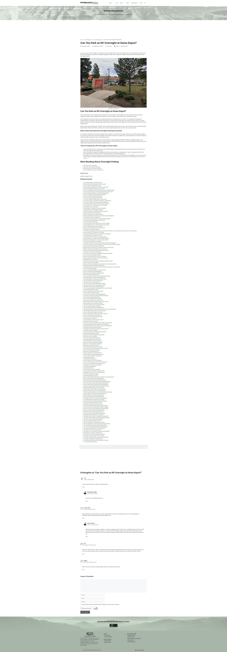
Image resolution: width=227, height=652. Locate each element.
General (117, 46)
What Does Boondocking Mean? (91, 373)
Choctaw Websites (140, 650)
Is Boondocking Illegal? (88, 357)
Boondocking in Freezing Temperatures (92, 432)
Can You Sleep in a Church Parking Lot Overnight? (95, 205)
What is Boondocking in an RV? (90, 375)
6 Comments (109, 46)
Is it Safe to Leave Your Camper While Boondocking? (95, 295)
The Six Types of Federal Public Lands (92, 355)
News (127, 2)
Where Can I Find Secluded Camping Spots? (93, 334)
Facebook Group (107, 640)
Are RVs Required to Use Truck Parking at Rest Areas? (96, 224)
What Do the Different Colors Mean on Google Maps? (96, 324)
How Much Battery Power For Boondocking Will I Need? (96, 417)
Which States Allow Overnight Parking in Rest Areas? (95, 301)
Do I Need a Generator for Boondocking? (93, 438)
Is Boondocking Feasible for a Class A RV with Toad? (95, 187)
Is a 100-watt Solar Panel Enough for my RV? (94, 188)
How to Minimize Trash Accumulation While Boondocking (96, 381)
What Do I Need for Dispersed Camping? (93, 342)
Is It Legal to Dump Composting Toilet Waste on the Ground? (97, 322)
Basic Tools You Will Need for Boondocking (93, 273)
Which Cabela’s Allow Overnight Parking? (93, 303)
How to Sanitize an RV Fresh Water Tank (93, 280)
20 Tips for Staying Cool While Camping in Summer (95, 211)
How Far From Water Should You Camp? (93, 312)
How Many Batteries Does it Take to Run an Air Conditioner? (97, 325)
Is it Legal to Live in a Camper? (90, 206)
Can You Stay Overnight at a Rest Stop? (92, 196)
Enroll (141, 2)
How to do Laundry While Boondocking (92, 197)
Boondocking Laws (131, 641)
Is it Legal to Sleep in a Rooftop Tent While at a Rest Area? (97, 200)
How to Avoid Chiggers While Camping (92, 298)
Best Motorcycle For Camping (90, 259)
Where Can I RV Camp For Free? (91, 345)
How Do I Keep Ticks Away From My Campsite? (94, 310)
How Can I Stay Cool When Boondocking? (93, 419)
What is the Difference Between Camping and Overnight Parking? (98, 190)
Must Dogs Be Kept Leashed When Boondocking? (95, 401)
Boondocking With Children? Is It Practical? (93, 414)
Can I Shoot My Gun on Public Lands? (92, 429)
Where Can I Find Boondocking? (91, 351)
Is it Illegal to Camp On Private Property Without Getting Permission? (99, 242)
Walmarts (92, 137)
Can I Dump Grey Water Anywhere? (91, 349)
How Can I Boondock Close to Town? (92, 420)
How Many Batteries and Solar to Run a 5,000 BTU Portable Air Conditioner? (101, 267)
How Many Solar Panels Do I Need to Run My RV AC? (96, 328)
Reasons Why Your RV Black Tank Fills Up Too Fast (95, 257)
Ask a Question (134, 2)
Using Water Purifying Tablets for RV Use (93, 404)
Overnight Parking (124, 46)
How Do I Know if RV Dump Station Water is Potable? (96, 407)
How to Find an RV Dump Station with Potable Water (95, 408)
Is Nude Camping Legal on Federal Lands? (93, 354)
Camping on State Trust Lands (90, 321)
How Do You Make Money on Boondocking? (93, 307)
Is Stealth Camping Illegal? (89, 366)
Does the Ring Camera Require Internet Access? (94, 184)
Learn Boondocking (88, 39)
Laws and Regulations (97, 39)
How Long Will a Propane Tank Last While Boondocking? (96, 276)
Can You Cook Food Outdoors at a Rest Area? (94, 220)
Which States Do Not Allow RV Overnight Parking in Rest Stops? (98, 247)
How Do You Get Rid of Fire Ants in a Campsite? (94, 256)
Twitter (105, 642)
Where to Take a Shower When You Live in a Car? (95, 248)
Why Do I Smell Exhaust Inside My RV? (92, 315)
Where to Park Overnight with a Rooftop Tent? (94, 227)
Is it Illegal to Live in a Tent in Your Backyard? (94, 372)
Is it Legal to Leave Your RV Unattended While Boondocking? (97, 253)
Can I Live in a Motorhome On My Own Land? (94, 363)
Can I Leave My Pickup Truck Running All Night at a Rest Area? (98, 191)
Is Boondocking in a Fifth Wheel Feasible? (93, 209)
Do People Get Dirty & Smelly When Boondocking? (95, 398)
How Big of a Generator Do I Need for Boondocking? (95, 437)
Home (110, 2)
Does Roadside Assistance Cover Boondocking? (94, 208)
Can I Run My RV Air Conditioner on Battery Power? (95, 348)
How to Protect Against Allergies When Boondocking (95, 384)
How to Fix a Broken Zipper (89, 268)
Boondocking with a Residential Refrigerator (93, 265)
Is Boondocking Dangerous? (90, 358)
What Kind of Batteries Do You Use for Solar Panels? (95, 239)
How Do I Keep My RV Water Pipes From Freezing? (95, 313)
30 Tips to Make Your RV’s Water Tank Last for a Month (96, 223)
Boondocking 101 (131, 636)
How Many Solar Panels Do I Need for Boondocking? (95, 416)
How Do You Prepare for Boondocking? (92, 271)
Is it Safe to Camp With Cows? (90, 221)
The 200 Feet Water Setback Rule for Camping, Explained (97, 233)
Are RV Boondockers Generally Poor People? (94, 399)
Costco (97, 137)
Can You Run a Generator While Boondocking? (94, 283)
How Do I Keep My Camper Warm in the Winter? (94, 270)
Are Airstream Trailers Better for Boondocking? (94, 389)
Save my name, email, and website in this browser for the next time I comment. (100, 604)
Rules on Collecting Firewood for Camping (93, 291)
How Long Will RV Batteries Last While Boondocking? (96, 193)
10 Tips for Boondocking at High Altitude (93, 226)
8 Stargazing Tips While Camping (91, 229)
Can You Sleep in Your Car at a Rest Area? (93, 319)
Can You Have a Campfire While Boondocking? (94, 294)
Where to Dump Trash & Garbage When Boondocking (96, 250)
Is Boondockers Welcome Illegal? (91, 333)
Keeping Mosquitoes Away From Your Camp (93, 387)
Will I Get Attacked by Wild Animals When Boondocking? (96, 423)
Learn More (112, 625)
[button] (145, 3)
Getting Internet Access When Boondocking (93, 395)
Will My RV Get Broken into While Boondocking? (94, 379)
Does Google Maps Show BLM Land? (92, 339)
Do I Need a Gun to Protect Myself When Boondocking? (96, 431)
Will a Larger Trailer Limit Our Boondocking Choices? (95, 202)
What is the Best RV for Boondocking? (92, 352)
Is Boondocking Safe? (88, 367)
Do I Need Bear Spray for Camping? (91, 217)
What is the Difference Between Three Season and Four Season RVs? (99, 263)
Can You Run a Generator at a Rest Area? (93, 300)
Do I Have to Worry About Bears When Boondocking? (95, 382)
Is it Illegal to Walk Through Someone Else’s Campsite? (96, 203)
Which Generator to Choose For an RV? (92, 235)
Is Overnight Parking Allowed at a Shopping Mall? (95, 236)
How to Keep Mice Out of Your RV (91, 292)
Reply (83, 486)
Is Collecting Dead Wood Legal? (90, 289)
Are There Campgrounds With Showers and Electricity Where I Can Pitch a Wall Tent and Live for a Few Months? (110, 230)
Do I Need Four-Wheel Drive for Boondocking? (94, 428)
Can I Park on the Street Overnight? (91, 166)
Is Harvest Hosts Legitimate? (90, 318)
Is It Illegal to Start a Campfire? (90, 330)
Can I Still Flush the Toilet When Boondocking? (94, 413)
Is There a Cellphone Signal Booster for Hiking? (94, 194)
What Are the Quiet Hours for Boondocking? (93, 396)
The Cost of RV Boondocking (90, 441)
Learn (117, 2)
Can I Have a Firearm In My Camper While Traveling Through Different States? (101, 244)
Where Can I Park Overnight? (90, 165)
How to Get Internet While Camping (91, 297)
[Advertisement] (113, 28)
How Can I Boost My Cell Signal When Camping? (94, 331)
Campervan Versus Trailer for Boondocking (93, 286)
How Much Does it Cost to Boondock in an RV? (94, 285)
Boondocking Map (131, 635)
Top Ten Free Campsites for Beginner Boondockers (95, 426)
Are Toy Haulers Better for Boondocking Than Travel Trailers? (97, 288)
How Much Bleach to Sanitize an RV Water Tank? (95, 279)
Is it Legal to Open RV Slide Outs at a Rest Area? (95, 199)
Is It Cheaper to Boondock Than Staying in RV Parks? (95, 440)
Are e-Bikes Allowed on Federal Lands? (92, 182)
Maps (121, 2)
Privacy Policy (107, 635)
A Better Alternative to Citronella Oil (91, 212)
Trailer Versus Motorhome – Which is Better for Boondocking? (97, 392)
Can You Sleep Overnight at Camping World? (94, 370)
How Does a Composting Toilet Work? (92, 251)
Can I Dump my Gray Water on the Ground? (93, 435)
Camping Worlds (105, 137)
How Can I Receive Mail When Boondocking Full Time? (96, 386)
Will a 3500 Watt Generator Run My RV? (92, 346)
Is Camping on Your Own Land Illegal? (92, 364)
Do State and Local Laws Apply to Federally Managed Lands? (98, 260)
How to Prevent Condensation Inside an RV (93, 245)
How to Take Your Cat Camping (90, 262)
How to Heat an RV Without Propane (92, 254)
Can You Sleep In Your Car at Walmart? (92, 360)
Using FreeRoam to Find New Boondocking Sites (94, 393)
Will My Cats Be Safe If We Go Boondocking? (94, 410)
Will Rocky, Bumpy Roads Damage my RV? (93, 411)
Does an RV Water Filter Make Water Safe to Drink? (95, 405)
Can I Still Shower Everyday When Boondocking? (94, 425)
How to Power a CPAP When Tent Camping (93, 232)
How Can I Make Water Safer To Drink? (92, 402)
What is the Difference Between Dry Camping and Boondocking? (98, 215)
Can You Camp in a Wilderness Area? (92, 185)
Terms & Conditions (108, 636)
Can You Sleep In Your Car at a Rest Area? (93, 169)
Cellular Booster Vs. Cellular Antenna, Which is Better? (96, 238)
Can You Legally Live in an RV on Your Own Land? (95, 361)
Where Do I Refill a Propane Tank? (91, 274)
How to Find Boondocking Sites (134, 638)
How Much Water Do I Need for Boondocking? (94, 277)
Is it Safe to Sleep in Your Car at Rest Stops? (93, 304)
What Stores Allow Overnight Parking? (92, 168)
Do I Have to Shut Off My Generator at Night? (94, 434)
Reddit (109, 642)
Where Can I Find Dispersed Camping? (92, 343)
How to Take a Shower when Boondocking (93, 378)
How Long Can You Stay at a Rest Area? (93, 316)
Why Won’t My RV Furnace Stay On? (91, 282)
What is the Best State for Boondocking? (93, 214)
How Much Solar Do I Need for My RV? (92, 340)
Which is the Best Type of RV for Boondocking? (94, 390)
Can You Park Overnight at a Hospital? (92, 241)
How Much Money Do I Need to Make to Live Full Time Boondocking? (99, 309)
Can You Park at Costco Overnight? (91, 369)
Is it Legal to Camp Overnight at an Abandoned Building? (96, 218)
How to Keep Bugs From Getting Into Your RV (94, 422)
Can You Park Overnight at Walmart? (92, 306)
